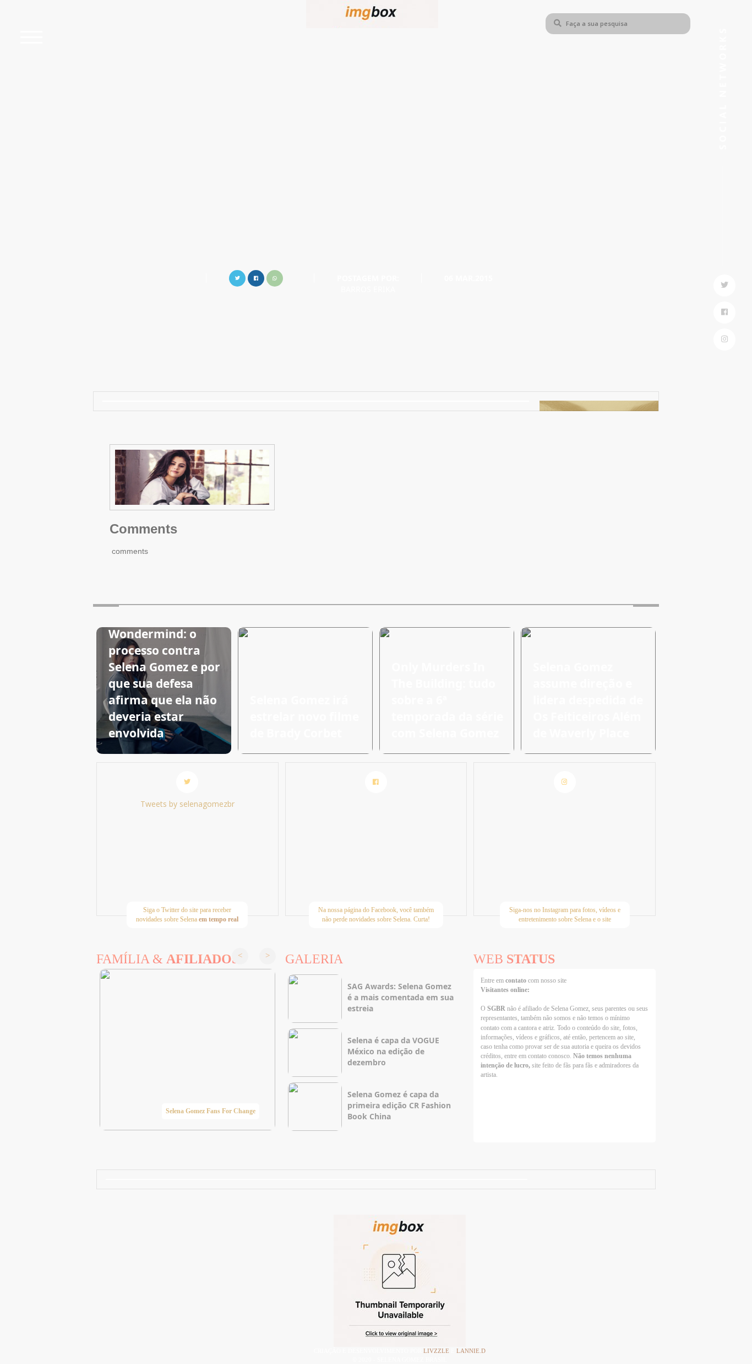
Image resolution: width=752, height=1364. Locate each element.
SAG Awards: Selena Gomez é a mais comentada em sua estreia (400, 997)
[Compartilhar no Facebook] (256, 277)
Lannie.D (471, 1350)
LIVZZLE (437, 1350)
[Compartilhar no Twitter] (237, 277)
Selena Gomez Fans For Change (210, 1111)
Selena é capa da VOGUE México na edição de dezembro (393, 1051)
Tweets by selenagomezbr (187, 804)
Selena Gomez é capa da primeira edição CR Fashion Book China (399, 1105)
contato (516, 980)
